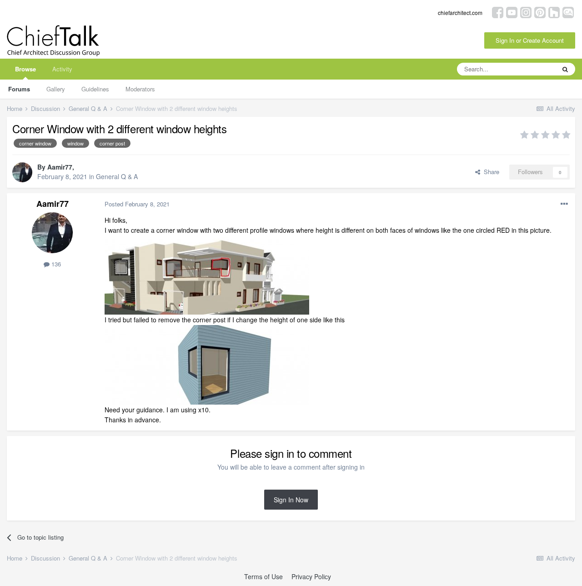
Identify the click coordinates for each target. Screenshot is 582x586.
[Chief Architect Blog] (568, 11)
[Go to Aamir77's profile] (22, 172)
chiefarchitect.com (460, 12)
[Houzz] (554, 11)
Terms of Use (263, 576)
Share (489, 171)
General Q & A (117, 176)
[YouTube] (511, 11)
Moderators (140, 89)
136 (55, 264)
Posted (137, 204)
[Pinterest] (540, 11)
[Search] (565, 69)
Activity (62, 69)
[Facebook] (497, 11)
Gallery (55, 89)
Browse (25, 69)
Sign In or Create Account (530, 40)
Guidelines (95, 89)
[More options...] (564, 204)
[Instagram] (526, 11)
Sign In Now (291, 499)
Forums (19, 89)
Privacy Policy (311, 576)
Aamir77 (59, 166)
